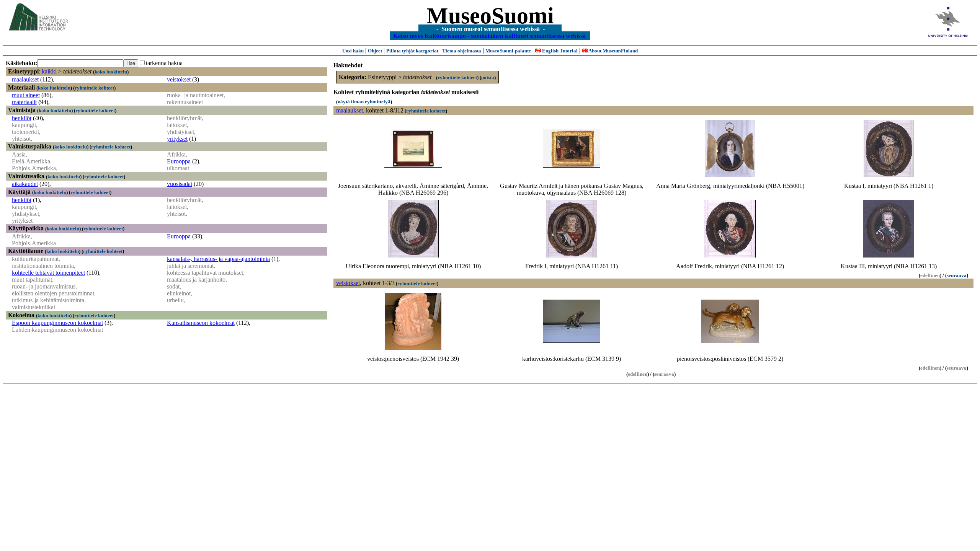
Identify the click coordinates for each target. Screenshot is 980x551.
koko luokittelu (111, 72)
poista (487, 77)
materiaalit (24, 102)
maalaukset (25, 79)
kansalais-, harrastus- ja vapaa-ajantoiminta (218, 259)
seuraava (957, 275)
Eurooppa (179, 161)
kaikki (49, 71)
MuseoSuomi (490, 15)
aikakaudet (25, 184)
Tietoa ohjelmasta (461, 51)
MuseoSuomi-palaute (508, 51)
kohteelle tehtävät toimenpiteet (48, 272)
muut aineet (26, 95)
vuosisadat (179, 184)
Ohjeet (375, 51)
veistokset (179, 79)
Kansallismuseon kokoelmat (201, 323)
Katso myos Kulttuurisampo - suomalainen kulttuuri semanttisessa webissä (489, 35)
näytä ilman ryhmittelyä (364, 101)
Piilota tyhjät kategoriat (412, 51)
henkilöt (21, 118)
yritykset (177, 138)
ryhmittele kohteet (94, 88)
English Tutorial (559, 51)
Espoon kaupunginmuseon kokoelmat (57, 323)
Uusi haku (353, 51)
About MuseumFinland (613, 51)
